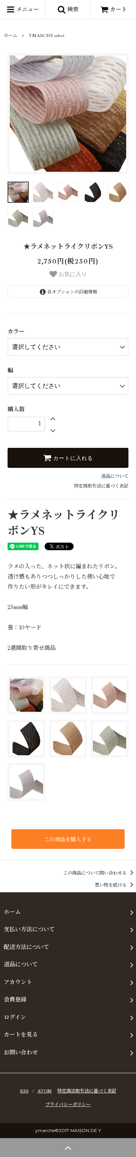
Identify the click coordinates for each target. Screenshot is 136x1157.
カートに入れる (72, 458)
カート (118, 9)
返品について (114, 476)
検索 (72, 9)
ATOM (44, 1091)
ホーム (10, 36)
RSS (24, 1091)
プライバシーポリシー (68, 1105)
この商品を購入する (68, 839)
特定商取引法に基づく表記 (101, 486)
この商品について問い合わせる (95, 873)
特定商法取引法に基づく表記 (86, 1091)
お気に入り (72, 273)
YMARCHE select (47, 36)
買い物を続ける (111, 885)
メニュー (27, 9)
